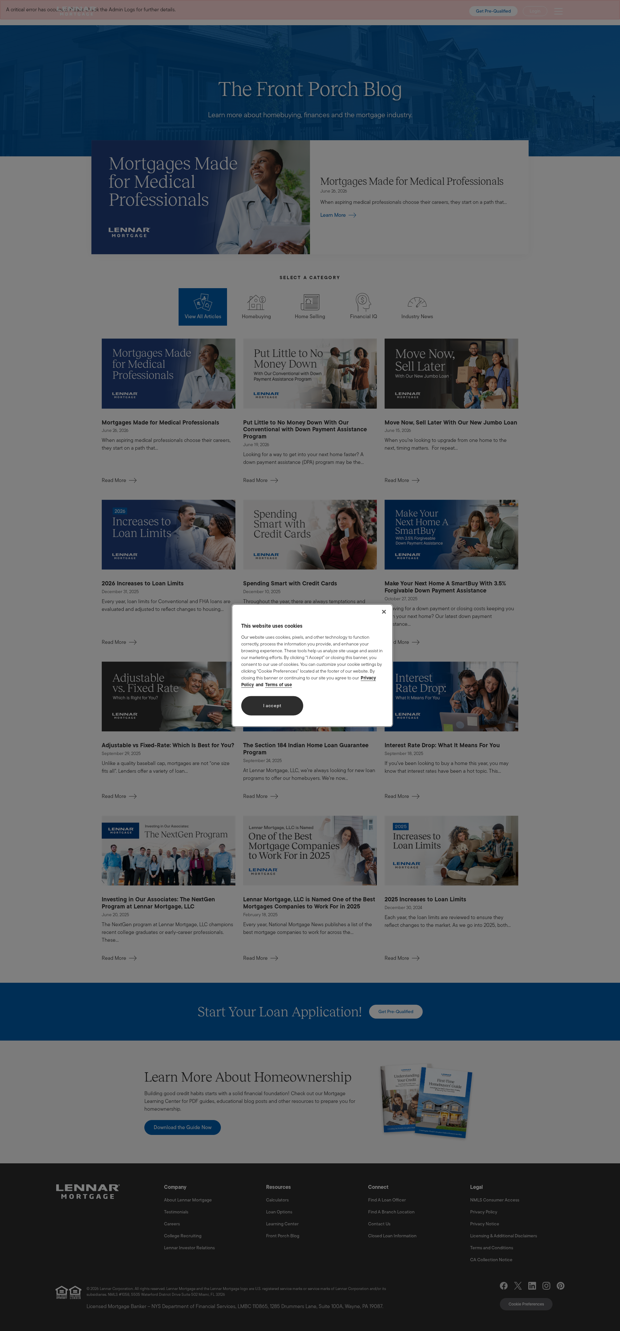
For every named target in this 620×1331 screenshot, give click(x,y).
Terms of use (278, 684)
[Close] (384, 612)
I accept (272, 705)
